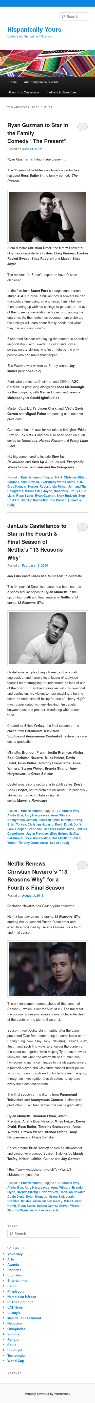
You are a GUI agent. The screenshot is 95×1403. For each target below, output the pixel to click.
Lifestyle (14, 1312)
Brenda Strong (71, 819)
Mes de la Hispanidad (24, 1317)
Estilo (11, 1286)
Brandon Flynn (49, 819)
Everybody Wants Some (58, 481)
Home (12, 82)
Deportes (14, 1269)
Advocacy (15, 1253)
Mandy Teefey (52, 1201)
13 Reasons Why (67, 810)
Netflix (73, 833)
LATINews (15, 1307)
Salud (11, 1344)
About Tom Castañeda (23, 92)
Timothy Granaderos (33, 842)
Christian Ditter (75, 477)
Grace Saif (35, 829)
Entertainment (31, 477)
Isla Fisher (59, 486)
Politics (13, 1334)
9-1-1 (58, 477)
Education (15, 1275)
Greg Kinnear (17, 486)
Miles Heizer (58, 833)
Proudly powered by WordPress (47, 1393)
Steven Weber (69, 1205)
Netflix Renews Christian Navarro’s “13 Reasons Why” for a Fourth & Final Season (37, 875)
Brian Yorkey (16, 824)
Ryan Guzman (45, 495)
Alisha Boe (15, 815)
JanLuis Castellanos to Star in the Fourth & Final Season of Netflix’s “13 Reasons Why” (36, 541)
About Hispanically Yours (41, 82)
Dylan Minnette (36, 1196)
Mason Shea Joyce (38, 491)
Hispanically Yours (34, 29)
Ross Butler (24, 495)
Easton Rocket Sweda (23, 481)
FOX (80, 481)
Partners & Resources (61, 92)
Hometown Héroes (21, 1296)
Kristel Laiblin (31, 1201)
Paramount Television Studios (28, 838)
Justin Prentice (37, 833)
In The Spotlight (20, 1301)
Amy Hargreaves (37, 815)
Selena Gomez (47, 1205)
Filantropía (15, 1291)
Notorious (61, 491)
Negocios (14, 1323)
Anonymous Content (22, 819)
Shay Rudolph (67, 495)
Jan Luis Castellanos (59, 829)
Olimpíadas (16, 1328)
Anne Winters (60, 815)
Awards (13, 1264)
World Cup (15, 1360)
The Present (58, 500)
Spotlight (14, 1350)
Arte (10, 1259)
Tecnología (16, 1355)
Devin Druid (63, 824)
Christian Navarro (40, 824)
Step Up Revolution (34, 500)
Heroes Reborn (39, 486)
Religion (14, 1339)
